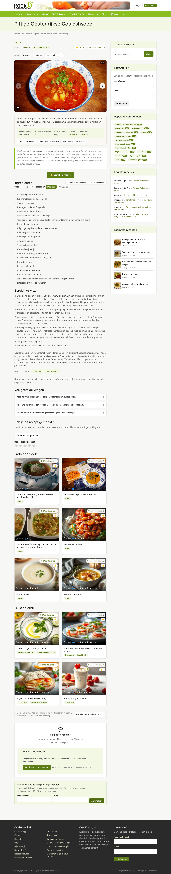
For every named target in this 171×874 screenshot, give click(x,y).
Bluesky (132, 870)
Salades (120, 160)
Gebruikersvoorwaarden (58, 842)
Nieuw (45, 14)
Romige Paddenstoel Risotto (135, 284)
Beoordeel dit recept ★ (49, 141)
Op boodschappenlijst (76, 183)
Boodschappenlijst (23, 857)
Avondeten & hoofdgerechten (128, 124)
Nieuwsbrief (20, 850)
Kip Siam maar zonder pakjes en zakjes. (136, 263)
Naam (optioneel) (23, 795)
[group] (60, 86)
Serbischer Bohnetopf (75, 544)
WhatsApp (26, 55)
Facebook (153, 870)
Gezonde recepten (137, 160)
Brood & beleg (82, 655)
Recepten (31, 14)
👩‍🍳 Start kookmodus (60, 174)
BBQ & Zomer (59, 14)
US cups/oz (63, 187)
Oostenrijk (84, 134)
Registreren (150, 5)
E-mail (55, 795)
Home (19, 14)
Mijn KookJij (19, 846)
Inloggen (137, 5)
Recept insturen (21, 853)
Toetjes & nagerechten (26, 652)
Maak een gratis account (36, 767)
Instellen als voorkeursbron (89, 714)
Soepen (18, 42)
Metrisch (51, 187)
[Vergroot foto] (18, 108)
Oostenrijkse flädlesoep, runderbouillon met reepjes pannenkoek (36, 545)
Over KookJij (20, 831)
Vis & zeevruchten (123, 140)
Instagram (142, 870)
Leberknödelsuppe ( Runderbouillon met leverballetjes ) (35, 495)
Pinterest (38, 55)
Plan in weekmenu (97, 183)
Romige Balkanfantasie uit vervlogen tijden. (134, 241)
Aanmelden (97, 801)
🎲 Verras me (117, 14)
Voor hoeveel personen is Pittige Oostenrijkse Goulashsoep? (46, 396)
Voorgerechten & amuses (46, 652)
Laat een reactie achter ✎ (74, 141)
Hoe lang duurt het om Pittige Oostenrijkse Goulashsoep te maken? (50, 404)
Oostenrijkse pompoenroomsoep (80, 494)
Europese (73, 134)
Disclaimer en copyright (58, 846)
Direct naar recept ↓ (27, 141)
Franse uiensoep (72, 594)
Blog (104, 14)
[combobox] (128, 54)
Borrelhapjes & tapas (124, 144)
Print (61, 55)
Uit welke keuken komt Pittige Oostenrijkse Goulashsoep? (46, 412)
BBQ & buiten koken (124, 152)
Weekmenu (52, 831)
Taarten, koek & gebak (39, 702)
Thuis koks (52, 835)
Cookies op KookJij (55, 839)
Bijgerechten (69, 655)
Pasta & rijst (144, 152)
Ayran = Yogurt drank (75, 698)
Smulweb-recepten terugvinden (45, 371)
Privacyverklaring (55, 850)
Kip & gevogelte (138, 156)
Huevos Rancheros (130, 274)
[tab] (58, 109)
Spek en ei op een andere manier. (137, 252)
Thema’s (92, 14)
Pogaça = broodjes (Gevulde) (31, 698)
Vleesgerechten (140, 128)
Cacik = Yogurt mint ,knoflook (31, 648)
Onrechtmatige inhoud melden (57, 855)
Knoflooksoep (23, 594)
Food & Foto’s (77, 14)
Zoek (148, 54)
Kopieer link (50, 55)
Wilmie (27, 47)
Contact (18, 835)
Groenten (120, 156)
